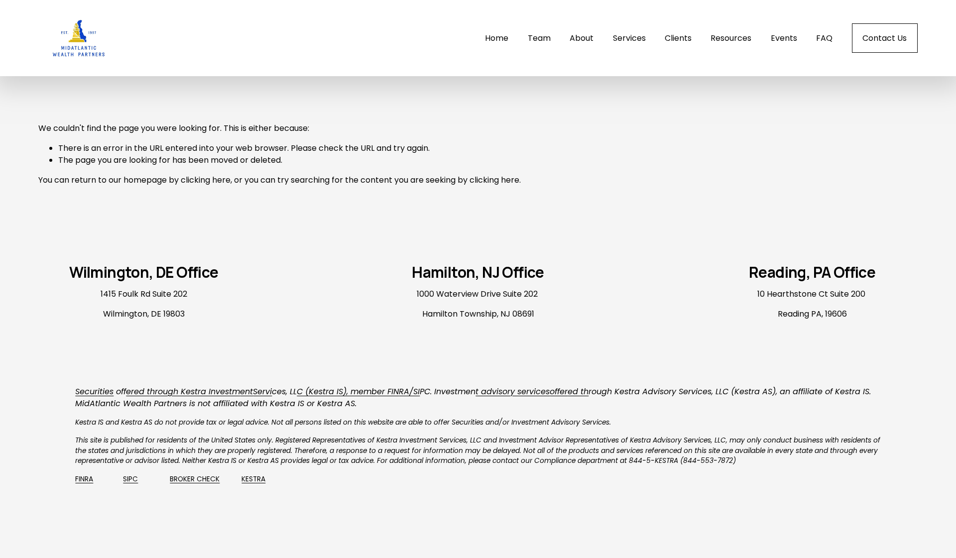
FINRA (84, 479)
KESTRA (253, 479)
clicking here (206, 180)
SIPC (130, 479)
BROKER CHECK (195, 479)
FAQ (824, 38)
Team (539, 38)
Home (496, 38)
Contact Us (884, 38)
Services (629, 38)
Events (784, 38)
